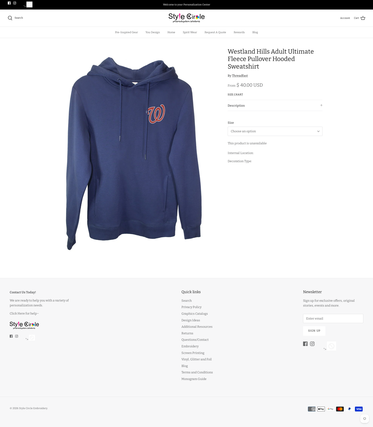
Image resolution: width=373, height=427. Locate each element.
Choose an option (243, 131)
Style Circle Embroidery (33, 408)
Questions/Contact (195, 340)
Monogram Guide (194, 379)
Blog (255, 32)
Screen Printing (192, 353)
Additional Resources (197, 327)
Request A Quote (215, 32)
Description (236, 105)
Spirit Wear (190, 32)
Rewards (239, 32)
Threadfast (240, 76)
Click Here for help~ (24, 313)
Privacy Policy (191, 307)
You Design (153, 32)
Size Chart (235, 94)
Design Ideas (190, 320)
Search (186, 300)
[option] (135, 153)
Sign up (314, 330)
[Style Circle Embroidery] (187, 18)
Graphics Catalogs (194, 313)
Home (171, 32)
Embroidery (190, 346)
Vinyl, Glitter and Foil (196, 359)
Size (231, 123)
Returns (187, 333)
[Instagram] (14, 3)
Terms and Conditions (197, 372)
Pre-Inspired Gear (126, 32)
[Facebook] (9, 3)
